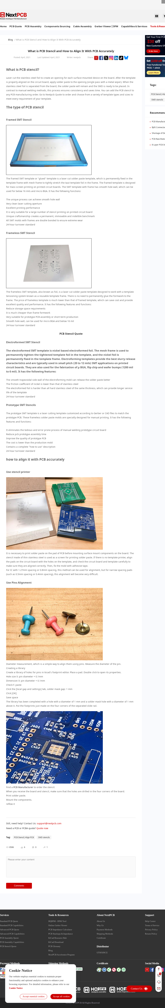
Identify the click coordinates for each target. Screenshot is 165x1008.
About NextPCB (106, 915)
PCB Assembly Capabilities (12, 942)
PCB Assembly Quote (9, 938)
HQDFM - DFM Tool (57, 921)
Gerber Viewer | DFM (106, 26)
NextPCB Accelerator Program (61, 954)
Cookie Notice (16, 988)
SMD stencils (157, 99)
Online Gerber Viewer (57, 925)
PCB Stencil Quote (8, 946)
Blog (10, 39)
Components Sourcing (57, 26)
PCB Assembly (33, 26)
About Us (101, 921)
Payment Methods (104, 929)
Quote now (42, 828)
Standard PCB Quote (9, 921)
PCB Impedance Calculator (60, 929)
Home (3, 26)
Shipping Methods (105, 934)
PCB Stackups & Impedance (60, 934)
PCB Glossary (54, 946)
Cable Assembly (82, 26)
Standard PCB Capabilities (11, 925)
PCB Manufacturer (23, 787)
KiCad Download (55, 942)
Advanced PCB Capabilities (12, 934)
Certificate (101, 938)
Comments (19, 885)
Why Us (100, 925)
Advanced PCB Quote (9, 929)
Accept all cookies (61, 996)
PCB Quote (16, 26)
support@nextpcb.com (49, 823)
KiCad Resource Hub (57, 938)
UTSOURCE (102, 952)
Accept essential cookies (33, 996)
